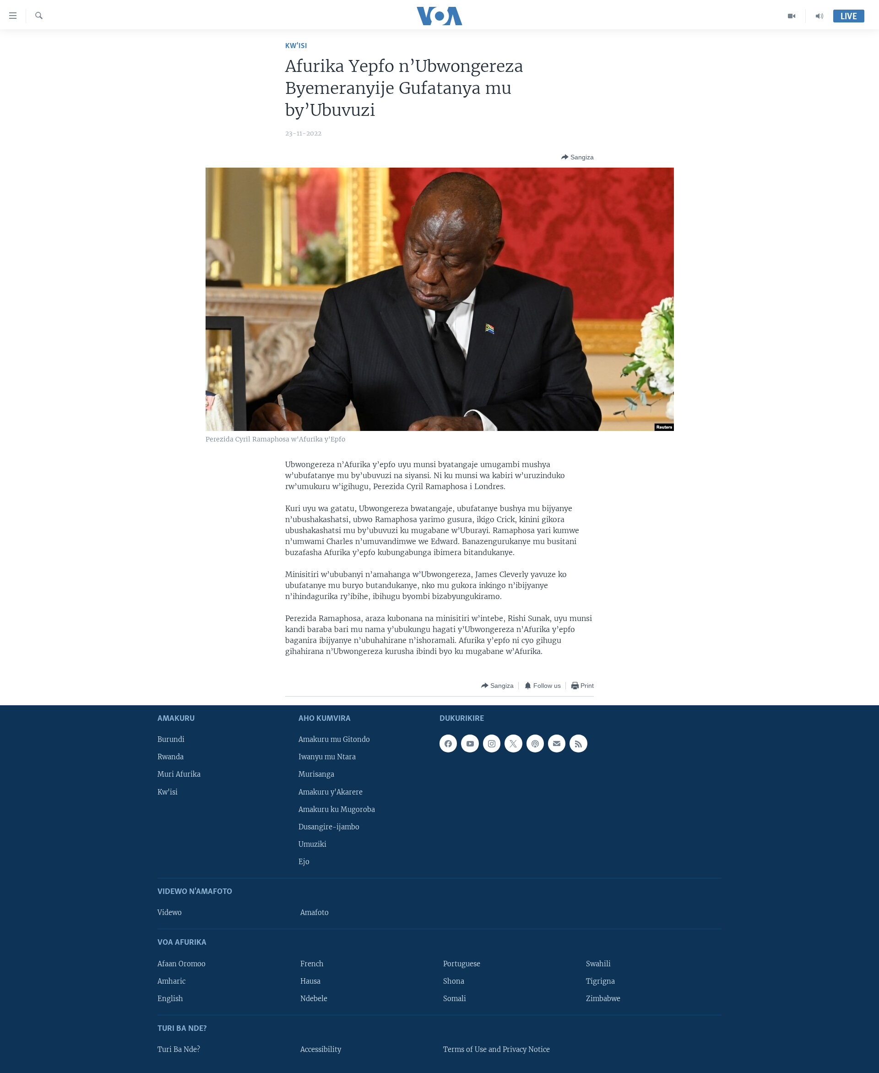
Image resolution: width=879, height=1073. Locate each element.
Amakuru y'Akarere (330, 792)
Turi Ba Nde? (178, 1050)
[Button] (577, 157)
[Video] (792, 16)
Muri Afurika (179, 775)
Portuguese (461, 964)
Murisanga (316, 775)
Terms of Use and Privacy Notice (496, 1050)
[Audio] (819, 16)
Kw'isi (296, 46)
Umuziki (312, 844)
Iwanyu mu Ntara (327, 757)
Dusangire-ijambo (328, 827)
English (170, 999)
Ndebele (313, 999)
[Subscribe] (556, 743)
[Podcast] (535, 743)
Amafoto (314, 913)
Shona (453, 981)
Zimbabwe (603, 999)
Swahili (598, 964)
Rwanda (170, 757)
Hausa (310, 981)
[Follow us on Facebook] (448, 743)
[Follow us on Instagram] (491, 743)
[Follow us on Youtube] (469, 743)
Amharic (171, 981)
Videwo (169, 913)
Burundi (170, 740)
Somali (454, 999)
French (312, 964)
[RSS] (578, 743)
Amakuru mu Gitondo (334, 740)
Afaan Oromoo (181, 964)
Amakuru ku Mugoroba (336, 810)
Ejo (303, 862)
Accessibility (320, 1050)
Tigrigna (600, 981)
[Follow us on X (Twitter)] (513, 743)
